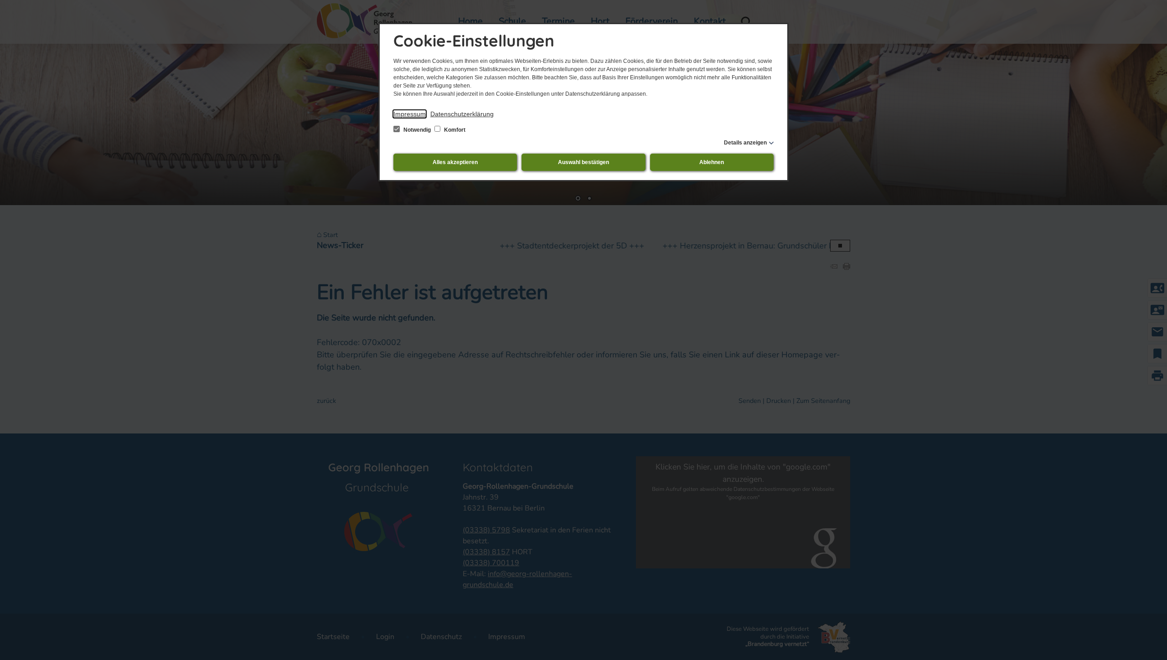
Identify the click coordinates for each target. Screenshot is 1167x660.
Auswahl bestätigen (583, 162)
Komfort (454, 130)
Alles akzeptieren (455, 162)
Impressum (409, 114)
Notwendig (417, 130)
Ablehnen (711, 162)
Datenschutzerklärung (462, 114)
